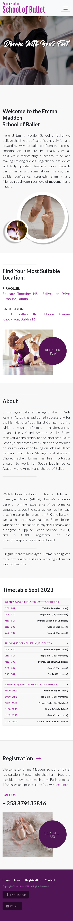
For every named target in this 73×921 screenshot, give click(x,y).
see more (61, 785)
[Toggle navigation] (65, 8)
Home (6, 880)
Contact (50, 880)
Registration (33, 880)
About (18, 880)
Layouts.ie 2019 (22, 886)
